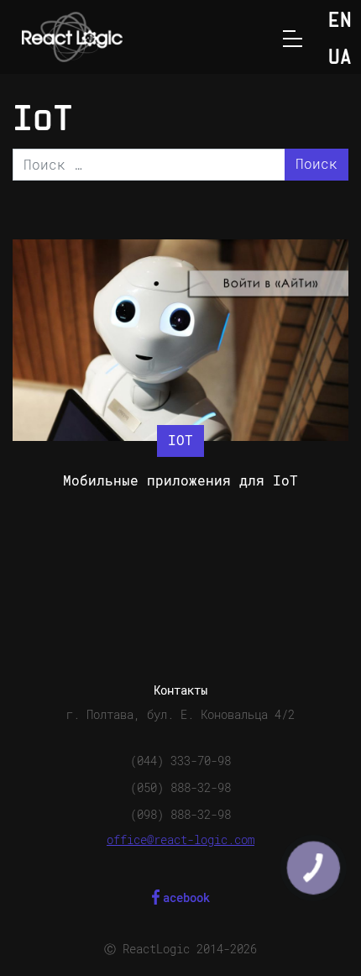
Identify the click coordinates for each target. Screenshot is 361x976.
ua (340, 58)
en (340, 21)
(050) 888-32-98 (180, 788)
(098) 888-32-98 (180, 814)
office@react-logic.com (180, 840)
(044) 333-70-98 (180, 761)
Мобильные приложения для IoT (180, 481)
